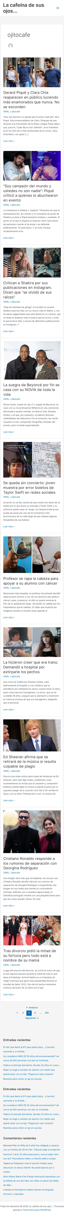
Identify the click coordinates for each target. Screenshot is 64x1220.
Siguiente (32, 1018)
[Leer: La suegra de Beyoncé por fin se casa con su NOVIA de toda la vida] (32, 360)
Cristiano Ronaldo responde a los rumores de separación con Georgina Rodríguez (30, 863)
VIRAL (6, 111)
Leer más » (8, 141)
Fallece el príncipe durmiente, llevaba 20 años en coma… (31, 1065)
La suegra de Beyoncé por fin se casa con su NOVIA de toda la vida (31, 390)
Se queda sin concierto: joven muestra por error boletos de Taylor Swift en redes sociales (29, 488)
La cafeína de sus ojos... (23, 8)
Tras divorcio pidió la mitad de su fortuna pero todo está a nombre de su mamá (29, 956)
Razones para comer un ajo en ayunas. (22, 1079)
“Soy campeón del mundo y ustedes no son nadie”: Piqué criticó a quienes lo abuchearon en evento (30, 193)
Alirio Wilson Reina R (13, 1176)
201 (47, 1012)
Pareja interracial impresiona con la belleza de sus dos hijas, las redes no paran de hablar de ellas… (31, 1180)
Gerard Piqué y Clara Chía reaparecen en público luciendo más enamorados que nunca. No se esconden (31, 99)
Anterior (32, 1007)
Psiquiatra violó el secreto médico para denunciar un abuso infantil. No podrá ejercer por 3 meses (28, 1167)
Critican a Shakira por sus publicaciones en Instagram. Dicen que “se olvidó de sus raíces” (27, 290)
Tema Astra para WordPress (37, 1210)
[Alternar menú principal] (58, 8)
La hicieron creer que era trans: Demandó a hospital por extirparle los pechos (30, 667)
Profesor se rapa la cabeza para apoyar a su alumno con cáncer (30, 581)
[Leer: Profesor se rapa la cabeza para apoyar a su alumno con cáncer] (32, 554)
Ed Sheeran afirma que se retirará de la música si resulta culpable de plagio (29, 762)
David (6, 1154)
